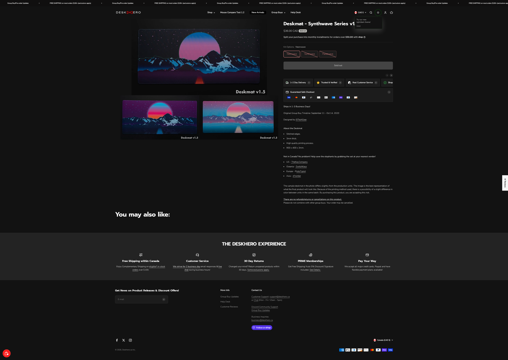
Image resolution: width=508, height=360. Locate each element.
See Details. (315, 269)
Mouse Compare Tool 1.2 (232, 12)
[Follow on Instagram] (130, 340)
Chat (256, 300)
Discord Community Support (264, 306)
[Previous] (387, 75)
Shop (209, 12)
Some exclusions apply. (258, 269)
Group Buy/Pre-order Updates (63, 3)
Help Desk (296, 12)
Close (358, 26)
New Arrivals (258, 12)
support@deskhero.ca (280, 296)
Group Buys (277, 12)
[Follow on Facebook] (117, 340)
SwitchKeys (301, 166)
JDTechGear (301, 119)
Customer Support (260, 296)
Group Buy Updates (229, 296)
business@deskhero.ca (262, 320)
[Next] (391, 75)
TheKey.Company (299, 161)
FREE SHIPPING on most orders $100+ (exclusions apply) (116, 3)
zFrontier (297, 176)
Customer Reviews (229, 306)
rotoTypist (301, 171)
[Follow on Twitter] (123, 340)
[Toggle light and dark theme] (378, 12)
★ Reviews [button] (505, 182)
